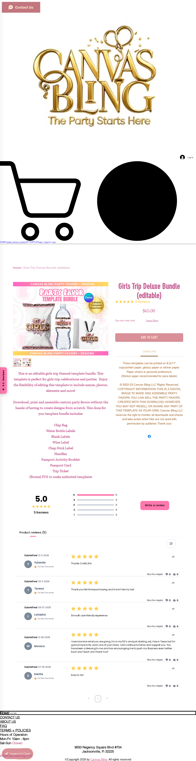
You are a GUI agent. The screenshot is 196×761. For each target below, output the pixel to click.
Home (17, 267)
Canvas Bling (99, 759)
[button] (168, 574)
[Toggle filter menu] (171, 543)
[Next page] (107, 698)
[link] (98, 201)
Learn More (152, 320)
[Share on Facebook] (149, 436)
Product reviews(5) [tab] (32, 532)
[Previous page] (89, 698)
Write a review (155, 505)
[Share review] (173, 556)
